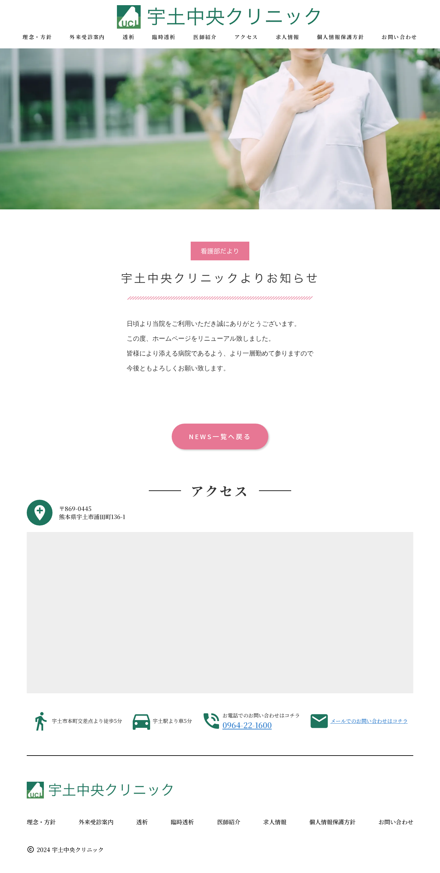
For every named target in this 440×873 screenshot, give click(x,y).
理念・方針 (41, 822)
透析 (142, 822)
